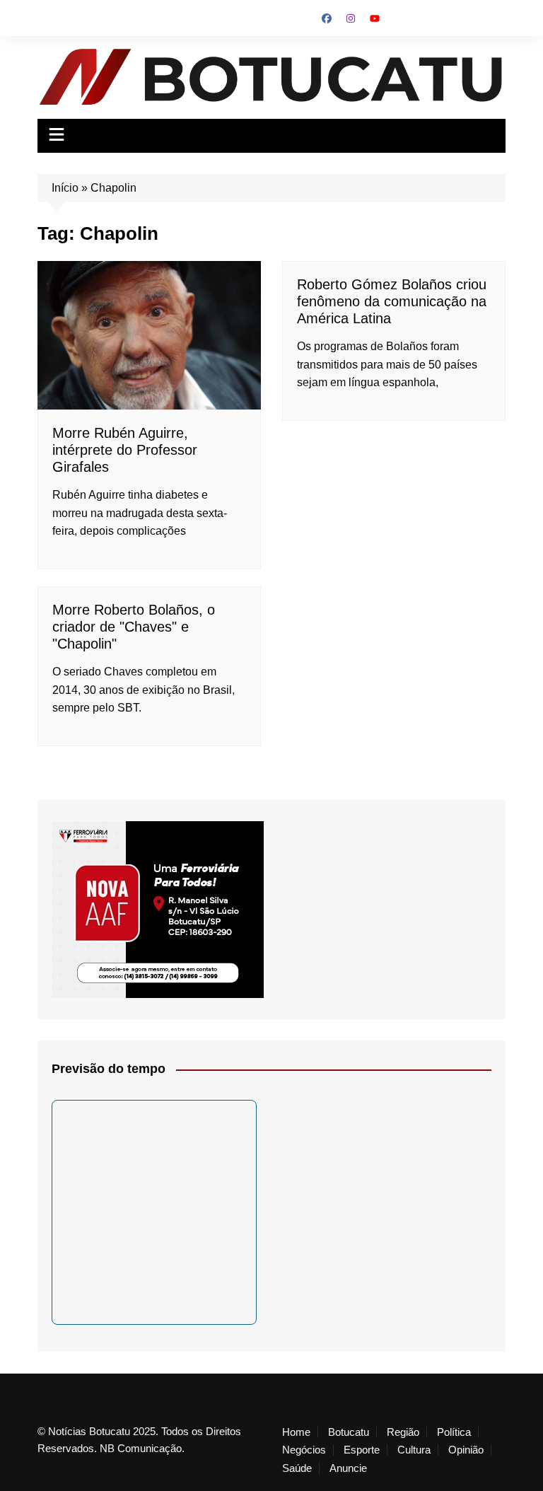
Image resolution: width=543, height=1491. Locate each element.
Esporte (362, 1450)
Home (296, 1432)
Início (65, 188)
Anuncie (348, 1468)
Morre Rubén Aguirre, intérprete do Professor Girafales (124, 450)
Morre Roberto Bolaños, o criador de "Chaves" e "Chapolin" (133, 626)
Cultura (414, 1450)
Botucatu (348, 1432)
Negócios (304, 1450)
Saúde (297, 1468)
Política (454, 1432)
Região (403, 1432)
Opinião (466, 1450)
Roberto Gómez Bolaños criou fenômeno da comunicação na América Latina (391, 301)
